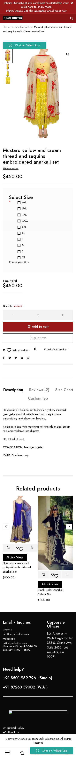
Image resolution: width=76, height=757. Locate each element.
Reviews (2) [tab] (39, 390)
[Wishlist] (15, 350)
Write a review (11, 168)
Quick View (15, 557)
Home (6, 27)
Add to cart (40, 326)
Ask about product (57, 349)
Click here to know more (36, 7)
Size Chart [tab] (64, 390)
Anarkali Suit (22, 27)
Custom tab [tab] (38, 398)
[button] (67, 54)
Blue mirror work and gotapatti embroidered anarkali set (17, 567)
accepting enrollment (47, 11)
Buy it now (38, 338)
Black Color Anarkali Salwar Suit (50, 592)
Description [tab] (13, 390)
